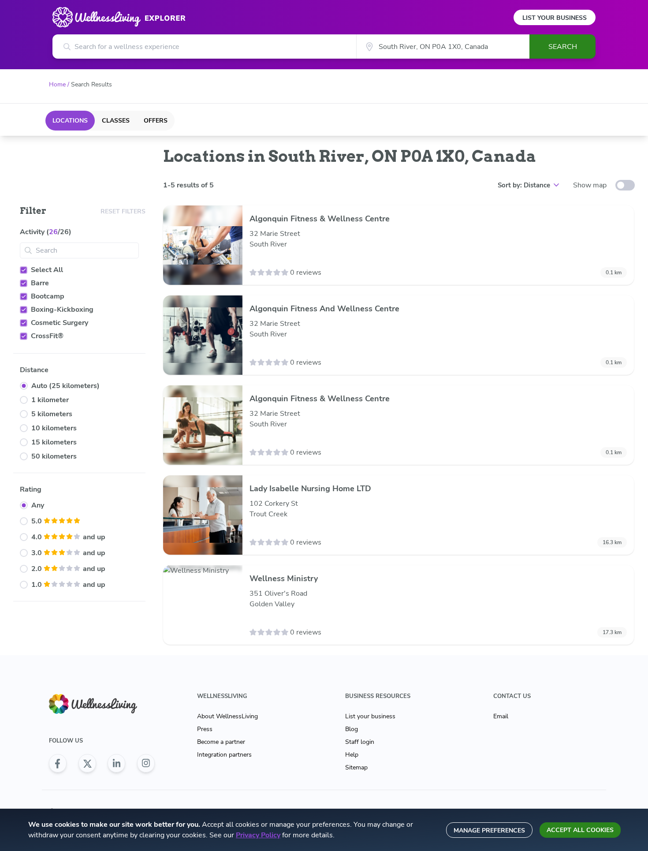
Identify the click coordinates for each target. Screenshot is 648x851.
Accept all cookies (580, 830)
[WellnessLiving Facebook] (58, 763)
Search (562, 47)
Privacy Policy (258, 835)
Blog (351, 729)
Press (204, 729)
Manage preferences (489, 830)
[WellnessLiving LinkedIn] (116, 763)
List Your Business (554, 18)
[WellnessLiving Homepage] (102, 704)
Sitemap (356, 767)
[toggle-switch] (625, 185)
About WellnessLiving (227, 716)
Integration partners (224, 754)
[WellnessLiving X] (87, 763)
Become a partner (221, 742)
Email (500, 716)
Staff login (359, 742)
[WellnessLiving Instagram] (146, 763)
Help (351, 754)
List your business (370, 716)
